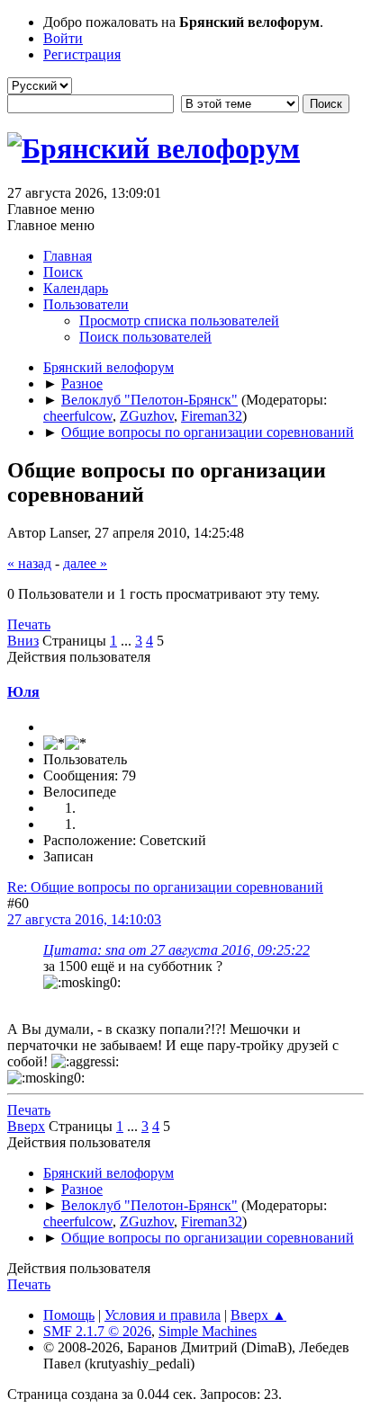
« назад (29, 563)
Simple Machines (207, 1331)
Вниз (23, 640)
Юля (23, 692)
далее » (85, 563)
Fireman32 (211, 415)
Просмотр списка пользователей (179, 320)
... (128, 640)
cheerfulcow (78, 415)
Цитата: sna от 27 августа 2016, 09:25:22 (176, 950)
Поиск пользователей (145, 336)
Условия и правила (162, 1315)
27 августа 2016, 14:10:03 (84, 919)
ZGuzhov (147, 415)
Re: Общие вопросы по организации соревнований (165, 887)
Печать (28, 624)
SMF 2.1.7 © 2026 (97, 1331)
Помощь (69, 1315)
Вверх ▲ (258, 1315)
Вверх (26, 1126)
